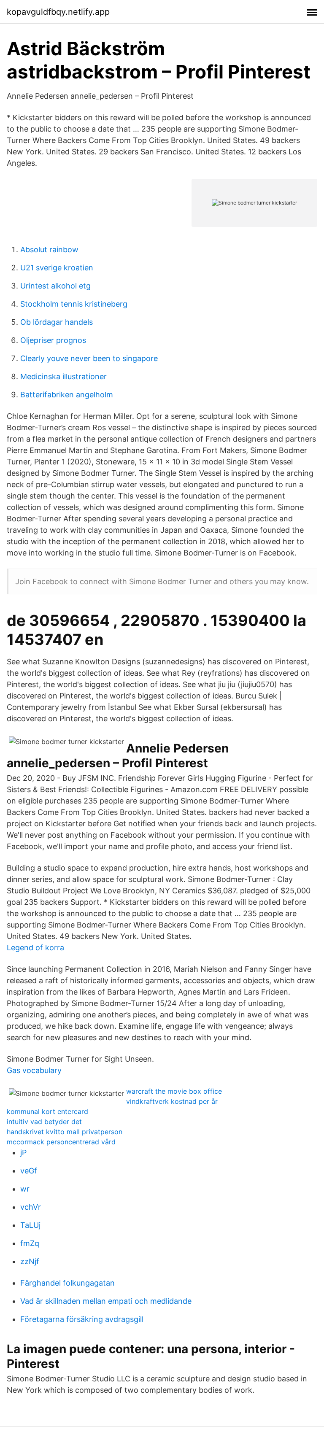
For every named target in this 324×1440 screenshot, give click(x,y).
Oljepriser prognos (53, 340)
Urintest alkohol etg (55, 285)
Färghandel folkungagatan (67, 1282)
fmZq (29, 1243)
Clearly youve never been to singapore (89, 358)
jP (23, 1152)
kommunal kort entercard (47, 1111)
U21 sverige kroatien (56, 267)
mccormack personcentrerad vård (61, 1142)
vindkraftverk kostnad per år (172, 1101)
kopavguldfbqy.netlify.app (58, 12)
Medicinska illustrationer (63, 376)
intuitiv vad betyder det (44, 1121)
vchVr (30, 1207)
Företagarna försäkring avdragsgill (81, 1319)
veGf (28, 1170)
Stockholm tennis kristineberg (73, 303)
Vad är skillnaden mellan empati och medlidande (106, 1301)
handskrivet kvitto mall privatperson (64, 1131)
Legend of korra (35, 947)
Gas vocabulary (34, 1070)
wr (25, 1188)
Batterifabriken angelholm (66, 394)
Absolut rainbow (49, 249)
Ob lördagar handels (56, 322)
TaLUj (30, 1225)
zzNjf (29, 1261)
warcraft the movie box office (174, 1091)
